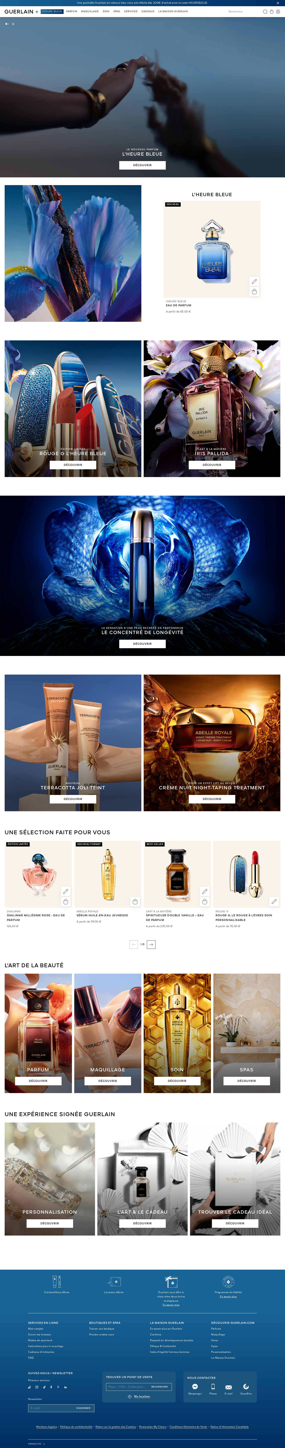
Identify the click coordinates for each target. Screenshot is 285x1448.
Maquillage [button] (90, 11)
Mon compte (35, 1329)
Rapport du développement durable (171, 1340)
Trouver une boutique (101, 1329)
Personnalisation (221, 1352)
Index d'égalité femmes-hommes (169, 1352)
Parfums (216, 1329)
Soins (214, 1340)
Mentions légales (46, 1427)
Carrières (155, 1334)
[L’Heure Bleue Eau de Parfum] (212, 249)
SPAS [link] (116, 11)
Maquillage (218, 1334)
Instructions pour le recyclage (45, 1346)
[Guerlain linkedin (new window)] (65, 1387)
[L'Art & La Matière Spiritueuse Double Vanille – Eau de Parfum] (177, 874)
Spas (214, 1346)
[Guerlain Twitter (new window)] (58, 1387)
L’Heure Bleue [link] (52, 11)
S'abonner (83, 1408)
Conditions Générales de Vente (188, 1427)
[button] (278, 3)
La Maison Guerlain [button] (173, 11)
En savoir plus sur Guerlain (166, 1329)
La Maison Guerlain (223, 1358)
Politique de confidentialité (76, 1427)
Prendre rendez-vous (101, 1334)
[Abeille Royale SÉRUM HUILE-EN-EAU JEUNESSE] (108, 874)
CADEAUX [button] (148, 11)
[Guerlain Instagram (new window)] (36, 1387)
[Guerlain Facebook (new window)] (51, 1387)
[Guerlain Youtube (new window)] (29, 1387)
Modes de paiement (40, 1340)
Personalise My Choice (153, 1427)
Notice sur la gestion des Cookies (116, 1427)
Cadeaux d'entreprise (41, 1352)
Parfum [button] (71, 11)
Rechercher (159, 1387)
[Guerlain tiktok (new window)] (44, 1387)
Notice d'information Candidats (230, 1427)
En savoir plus (171, 1305)
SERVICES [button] (131, 11)
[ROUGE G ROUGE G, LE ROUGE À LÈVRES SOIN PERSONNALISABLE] (247, 874)
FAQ (31, 1358)
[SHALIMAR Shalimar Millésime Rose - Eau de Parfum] (38, 874)
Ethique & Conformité (163, 1346)
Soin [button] (106, 11)
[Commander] (254, 291)
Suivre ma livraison (39, 1334)
